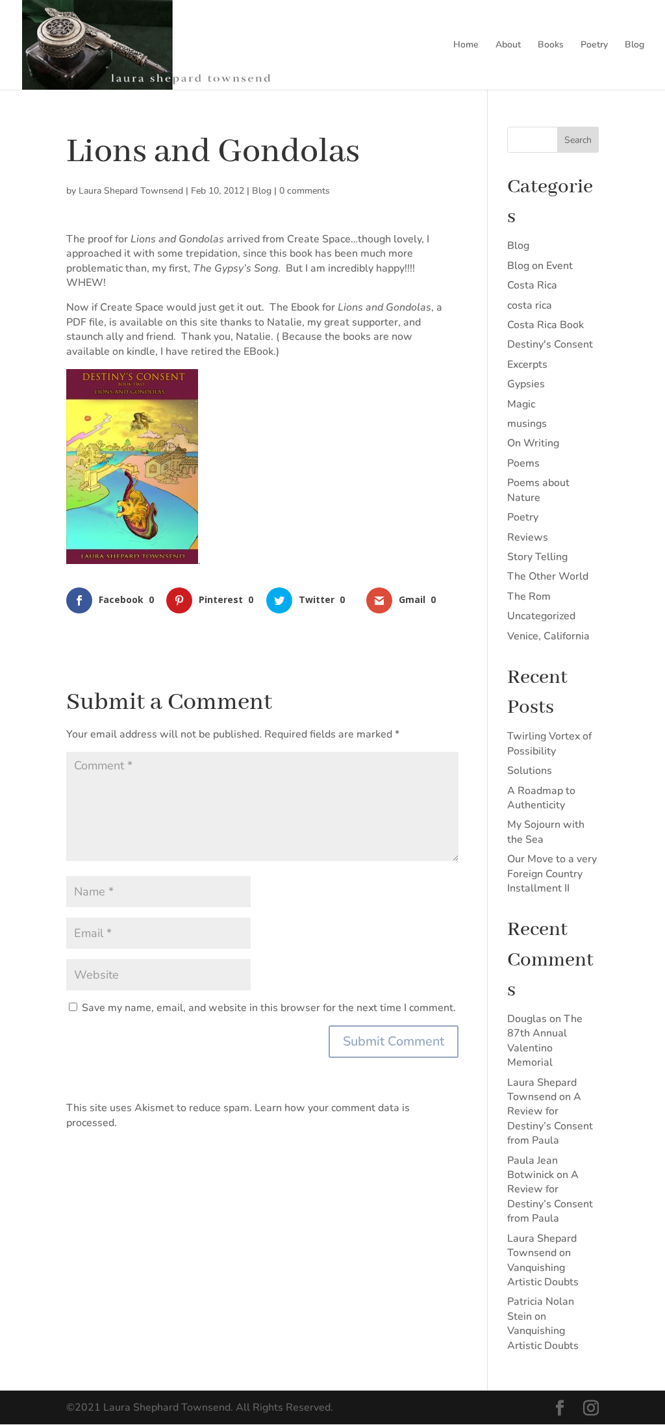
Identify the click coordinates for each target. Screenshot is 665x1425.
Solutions (529, 771)
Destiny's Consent (550, 344)
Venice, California (548, 636)
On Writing (533, 443)
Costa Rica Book (545, 325)
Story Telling (537, 557)
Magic (521, 404)
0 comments (304, 191)
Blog (634, 45)
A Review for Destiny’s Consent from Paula (550, 1119)
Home (466, 45)
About (508, 45)
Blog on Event (540, 266)
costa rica (529, 305)
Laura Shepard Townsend (131, 191)
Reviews (527, 537)
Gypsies (526, 384)
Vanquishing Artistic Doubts (543, 1275)
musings (527, 424)
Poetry (594, 45)
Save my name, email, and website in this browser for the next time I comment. (269, 1008)
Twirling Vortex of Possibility (549, 743)
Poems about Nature (538, 490)
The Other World (547, 576)
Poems (523, 463)
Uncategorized (541, 616)
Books (551, 45)
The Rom (529, 596)
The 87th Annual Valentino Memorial (545, 1041)
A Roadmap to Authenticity (541, 798)
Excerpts (527, 364)
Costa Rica (532, 285)
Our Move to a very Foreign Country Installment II (552, 873)
